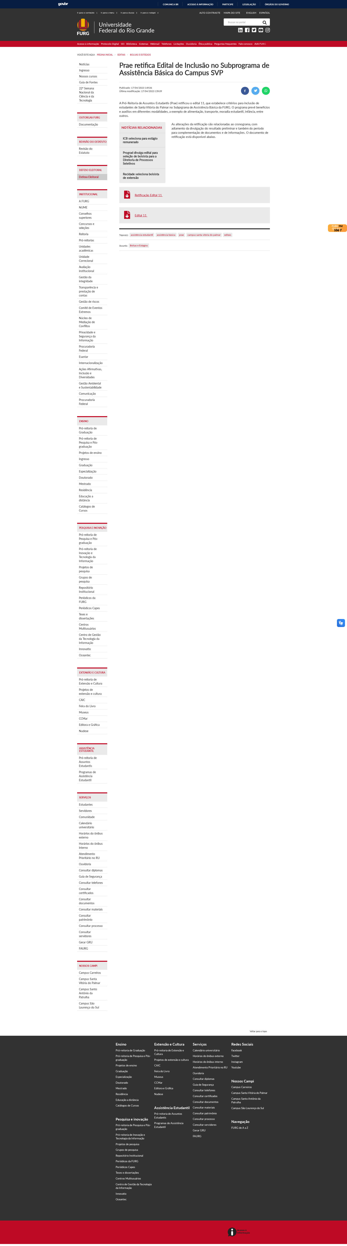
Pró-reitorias (86, 240)
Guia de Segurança (90, 876)
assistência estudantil (142, 234)
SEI (122, 43)
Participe (227, 4)
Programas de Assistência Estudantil (87, 776)
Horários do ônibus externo (91, 835)
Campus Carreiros (90, 972)
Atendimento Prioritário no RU (89, 856)
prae (181, 234)
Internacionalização (91, 363)
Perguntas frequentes (225, 43)
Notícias (84, 64)
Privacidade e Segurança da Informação (87, 336)
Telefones (166, 43)
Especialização (87, 471)
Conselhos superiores (85, 215)
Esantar (83, 356)
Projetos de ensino (90, 452)
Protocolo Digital (110, 43)
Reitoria (83, 234)
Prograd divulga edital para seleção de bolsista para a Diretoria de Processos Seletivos (140, 158)
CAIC (82, 700)
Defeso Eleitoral (88, 177)
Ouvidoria (191, 43)
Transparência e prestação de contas (88, 291)
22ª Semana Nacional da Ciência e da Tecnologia (86, 94)
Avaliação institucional (86, 269)
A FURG (84, 201)
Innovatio (85, 649)
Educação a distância (86, 498)
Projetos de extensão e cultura (90, 691)
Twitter (235, 1056)
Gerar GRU (85, 942)
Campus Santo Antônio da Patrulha (88, 993)
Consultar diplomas (91, 870)
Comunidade (87, 817)
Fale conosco (245, 43)
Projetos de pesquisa (86, 569)
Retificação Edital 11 (149, 195)
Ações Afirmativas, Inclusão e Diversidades (90, 373)
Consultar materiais (91, 909)
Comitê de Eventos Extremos (90, 310)
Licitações (179, 43)
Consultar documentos (86, 901)
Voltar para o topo (258, 1031)
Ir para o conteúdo (87, 12)
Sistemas (143, 43)
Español (264, 12)
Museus (84, 712)
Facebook (236, 1050)
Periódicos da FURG (87, 600)
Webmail (154, 43)
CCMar (83, 718)
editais (227, 234)
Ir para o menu (109, 12)
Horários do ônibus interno (91, 845)
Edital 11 (141, 215)
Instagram (237, 1061)
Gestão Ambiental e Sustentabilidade (90, 385)
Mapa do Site (232, 12)
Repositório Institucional (86, 589)
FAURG (83, 948)
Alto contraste (209, 12)
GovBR (63, 4)
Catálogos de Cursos (87, 508)
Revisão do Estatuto (85, 150)
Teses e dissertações (86, 616)
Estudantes (86, 804)
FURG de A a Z (239, 1127)
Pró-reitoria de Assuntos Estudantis (88, 762)
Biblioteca (131, 43)
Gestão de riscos (89, 301)
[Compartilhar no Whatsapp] (266, 91)
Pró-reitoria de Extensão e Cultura (90, 681)
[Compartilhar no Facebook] (245, 91)
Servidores (85, 810)
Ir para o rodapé (149, 12)
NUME (83, 207)
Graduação (85, 465)
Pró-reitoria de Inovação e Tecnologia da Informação (88, 555)
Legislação (249, 4)
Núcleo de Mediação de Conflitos (87, 322)
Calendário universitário (86, 825)
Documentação (88, 124)
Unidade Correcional (86, 258)
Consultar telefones (91, 882)
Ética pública (205, 43)
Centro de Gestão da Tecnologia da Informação (90, 638)
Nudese (83, 731)
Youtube (236, 1067)
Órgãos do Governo (277, 4)
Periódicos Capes (89, 608)
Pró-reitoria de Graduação (88, 430)
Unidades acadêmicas (86, 248)
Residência (85, 490)
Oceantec (85, 655)
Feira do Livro (87, 706)
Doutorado (86, 477)
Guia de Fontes (88, 82)
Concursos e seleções (86, 226)
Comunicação (87, 393)
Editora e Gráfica (89, 724)
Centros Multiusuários (87, 626)
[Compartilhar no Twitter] (255, 91)
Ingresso (84, 70)
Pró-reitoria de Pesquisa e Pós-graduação (88, 442)
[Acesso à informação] (239, 1232)
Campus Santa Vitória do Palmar (89, 981)
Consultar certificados (86, 891)
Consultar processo (91, 925)
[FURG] (85, 20)
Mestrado (85, 483)
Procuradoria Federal (87, 348)
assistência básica (166, 234)
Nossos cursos (88, 76)
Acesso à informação (200, 4)
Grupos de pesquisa (85, 579)
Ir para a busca (129, 12)
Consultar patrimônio (85, 917)
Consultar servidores (85, 934)
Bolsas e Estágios (139, 245)
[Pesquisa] (264, 22)
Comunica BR (170, 4)
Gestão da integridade (86, 279)
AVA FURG (260, 43)
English (251, 12)
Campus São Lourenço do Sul (89, 1005)
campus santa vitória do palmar (204, 234)
